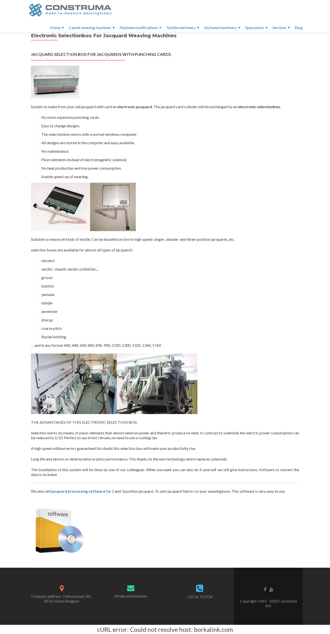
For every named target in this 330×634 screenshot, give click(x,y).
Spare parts (254, 27)
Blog (299, 27)
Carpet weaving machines (90, 27)
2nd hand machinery (220, 27)
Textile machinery (180, 27)
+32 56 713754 (199, 596)
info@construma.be (130, 596)
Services (279, 27)
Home (55, 27)
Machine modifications (139, 27)
